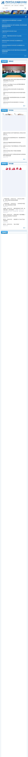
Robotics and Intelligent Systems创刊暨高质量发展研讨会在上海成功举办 (14, 85)
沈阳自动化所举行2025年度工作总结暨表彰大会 (12, 40)
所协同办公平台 (7, 5)
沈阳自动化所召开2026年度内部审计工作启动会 (13, 102)
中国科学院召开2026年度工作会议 (9, 31)
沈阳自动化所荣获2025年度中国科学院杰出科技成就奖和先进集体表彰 (14, 51)
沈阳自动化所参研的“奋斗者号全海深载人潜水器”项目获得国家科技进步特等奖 (14, 25)
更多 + (25, 55)
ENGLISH (16, 5)
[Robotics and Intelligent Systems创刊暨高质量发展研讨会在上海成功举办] (14, 70)
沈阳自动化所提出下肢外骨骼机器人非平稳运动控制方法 (14, 146)
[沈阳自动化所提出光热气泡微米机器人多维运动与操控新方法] (14, 122)
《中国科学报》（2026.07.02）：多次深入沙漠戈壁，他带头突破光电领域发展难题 (13, 199)
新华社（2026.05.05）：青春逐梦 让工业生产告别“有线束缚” (14, 220)
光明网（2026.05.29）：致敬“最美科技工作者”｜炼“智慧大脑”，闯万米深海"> (14, 210)
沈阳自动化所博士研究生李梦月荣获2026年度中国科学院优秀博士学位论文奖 (14, 80)
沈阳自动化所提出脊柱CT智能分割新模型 (12, 150)
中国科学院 (21, 5)
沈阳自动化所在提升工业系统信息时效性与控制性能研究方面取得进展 (14, 155)
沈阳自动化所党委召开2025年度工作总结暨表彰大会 (13, 45)
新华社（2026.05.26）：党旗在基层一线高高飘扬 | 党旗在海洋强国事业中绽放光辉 (14, 215)
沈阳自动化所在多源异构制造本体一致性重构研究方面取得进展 (14, 138)
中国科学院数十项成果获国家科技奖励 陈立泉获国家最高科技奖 (14, 98)
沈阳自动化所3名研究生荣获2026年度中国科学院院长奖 (14, 93)
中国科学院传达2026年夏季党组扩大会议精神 (12, 20)
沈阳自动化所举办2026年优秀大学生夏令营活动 (13, 89)
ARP (12, 5)
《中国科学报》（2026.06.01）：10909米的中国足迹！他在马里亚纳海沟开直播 (14, 204)
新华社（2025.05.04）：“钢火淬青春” (11, 224)
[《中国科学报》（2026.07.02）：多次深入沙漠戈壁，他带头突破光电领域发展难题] (14, 182)
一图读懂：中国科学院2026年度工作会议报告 (12, 35)
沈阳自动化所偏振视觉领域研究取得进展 (12, 142)
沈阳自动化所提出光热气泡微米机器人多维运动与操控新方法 (14, 133)
